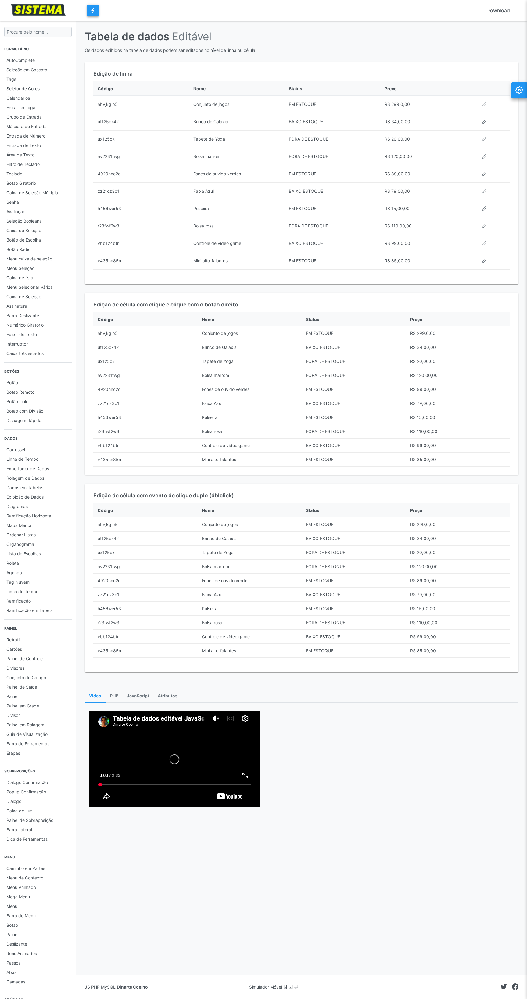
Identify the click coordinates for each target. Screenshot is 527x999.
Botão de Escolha (23, 239)
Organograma (20, 544)
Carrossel (15, 449)
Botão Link (16, 401)
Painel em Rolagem (25, 724)
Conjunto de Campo (26, 677)
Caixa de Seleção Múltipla (32, 192)
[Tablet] (291, 987)
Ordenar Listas (21, 534)
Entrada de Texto (23, 145)
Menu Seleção (20, 268)
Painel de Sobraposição (29, 820)
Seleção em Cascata (26, 69)
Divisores (15, 668)
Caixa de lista (19, 277)
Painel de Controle (24, 658)
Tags (11, 79)
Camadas (15, 981)
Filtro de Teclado (23, 164)
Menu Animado (21, 887)
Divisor (13, 715)
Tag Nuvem (18, 582)
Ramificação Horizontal (29, 515)
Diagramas (17, 506)
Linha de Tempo (22, 459)
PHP (114, 696)
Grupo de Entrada (24, 117)
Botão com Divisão (24, 411)
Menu (11, 906)
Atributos (167, 696)
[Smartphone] (286, 987)
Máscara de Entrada (26, 126)
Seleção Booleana (24, 221)
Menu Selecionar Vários (29, 287)
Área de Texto (20, 154)
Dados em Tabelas (24, 487)
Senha (12, 202)
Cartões (14, 649)
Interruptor (17, 343)
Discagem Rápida (23, 420)
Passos (13, 962)
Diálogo (13, 801)
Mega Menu (18, 896)
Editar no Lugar (21, 107)
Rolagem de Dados (25, 478)
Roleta (12, 563)
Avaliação (15, 211)
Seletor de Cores (23, 88)
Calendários (18, 98)
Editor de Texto (21, 334)
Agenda (14, 572)
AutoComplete (20, 60)
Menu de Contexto (24, 877)
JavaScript (138, 696)
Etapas (13, 753)
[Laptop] (296, 987)
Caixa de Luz (19, 810)
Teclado (14, 173)
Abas (11, 972)
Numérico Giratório (25, 325)
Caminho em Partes (25, 868)
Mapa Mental (19, 525)
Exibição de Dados (25, 497)
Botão (12, 382)
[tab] (95, 696)
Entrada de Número (25, 135)
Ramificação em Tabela (29, 610)
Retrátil (13, 639)
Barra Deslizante (22, 315)
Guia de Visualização (27, 734)
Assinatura (16, 306)
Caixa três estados (25, 353)
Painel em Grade (22, 705)
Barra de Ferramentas (27, 743)
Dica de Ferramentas (27, 839)
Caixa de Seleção (23, 230)
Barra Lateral (19, 829)
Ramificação (18, 600)
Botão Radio (18, 249)
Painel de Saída (21, 686)
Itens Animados (21, 953)
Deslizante (16, 944)
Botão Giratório (21, 183)
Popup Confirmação (26, 791)
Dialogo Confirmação (27, 782)
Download (498, 10)
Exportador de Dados (27, 468)
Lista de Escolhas (23, 553)
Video (95, 696)
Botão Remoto (20, 392)
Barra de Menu (21, 915)
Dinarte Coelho (132, 987)
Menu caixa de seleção (29, 258)
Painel (12, 696)
